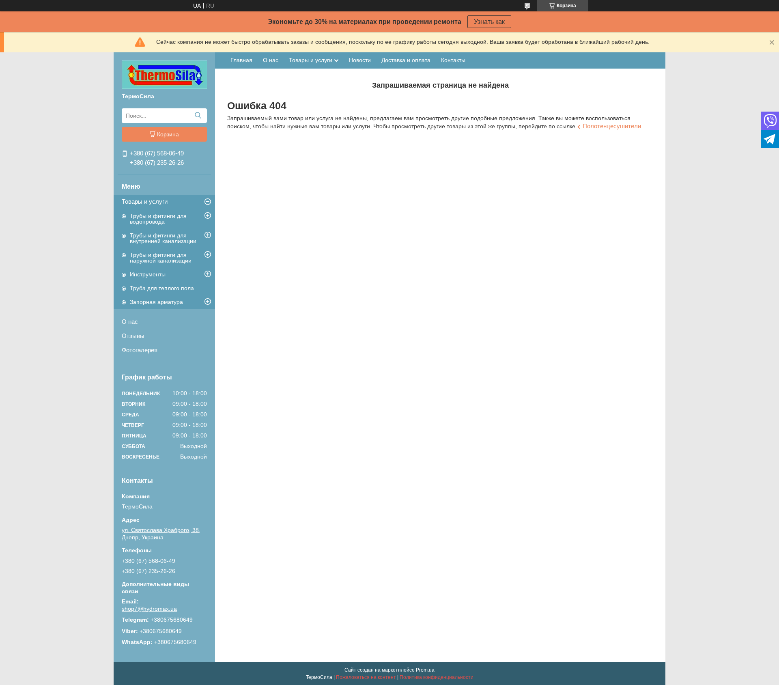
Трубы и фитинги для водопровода (158, 219)
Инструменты (148, 274)
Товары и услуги (145, 201)
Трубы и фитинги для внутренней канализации (163, 238)
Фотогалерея (139, 350)
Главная (241, 60)
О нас (130, 321)
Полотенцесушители (612, 126)
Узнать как (489, 21)
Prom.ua (425, 670)
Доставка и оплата (405, 60)
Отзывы (133, 335)
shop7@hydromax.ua (149, 608)
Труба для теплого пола (162, 288)
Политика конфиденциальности (436, 677)
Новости (360, 60)
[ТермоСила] (164, 74)
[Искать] (198, 115)
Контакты (453, 60)
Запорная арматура (156, 302)
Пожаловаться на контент (366, 677)
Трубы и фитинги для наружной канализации (161, 258)
